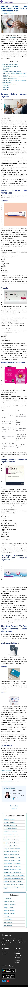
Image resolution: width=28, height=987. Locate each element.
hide (16, 61)
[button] (26, 2)
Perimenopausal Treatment (10, 825)
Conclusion (5, 89)
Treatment (3, 13)
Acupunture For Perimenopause (11, 851)
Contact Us (17, 953)
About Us (17, 952)
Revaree (6, 85)
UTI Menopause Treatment (10, 828)
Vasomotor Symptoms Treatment (12, 860)
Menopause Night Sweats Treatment (13, 881)
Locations (17, 960)
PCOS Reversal (5, 952)
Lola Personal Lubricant (9, 84)
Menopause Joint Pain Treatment (12, 857)
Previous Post (14, 806)
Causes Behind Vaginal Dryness (10, 64)
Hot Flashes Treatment (9, 822)
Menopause (5, 954)
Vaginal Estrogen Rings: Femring (12, 71)
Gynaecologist (7, 898)
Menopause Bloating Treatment (11, 845)
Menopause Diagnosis (9, 901)
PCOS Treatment (8, 925)
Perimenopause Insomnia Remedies (12, 872)
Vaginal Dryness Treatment (10, 831)
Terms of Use (18, 957)
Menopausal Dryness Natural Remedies (13, 878)
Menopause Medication (9, 904)
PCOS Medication (8, 922)
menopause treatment (6, 770)
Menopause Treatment (9, 819)
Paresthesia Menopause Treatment (12, 869)
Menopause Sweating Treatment (12, 848)
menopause (13, 37)
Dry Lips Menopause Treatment (11, 837)
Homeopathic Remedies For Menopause (13, 884)
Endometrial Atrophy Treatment (11, 854)
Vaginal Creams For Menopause (10, 66)
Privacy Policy (18, 955)
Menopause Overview (9, 907)
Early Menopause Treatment (11, 834)
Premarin (6, 69)
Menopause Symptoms (9, 910)
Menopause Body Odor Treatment (12, 866)
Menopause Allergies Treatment (11, 842)
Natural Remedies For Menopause (12, 863)
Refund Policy (18, 959)
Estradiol (6, 68)
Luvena (6, 87)
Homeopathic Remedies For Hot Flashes (13, 875)
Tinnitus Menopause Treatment (11, 840)
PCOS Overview (8, 919)
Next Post (14, 808)
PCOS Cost (6, 916)
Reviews (17, 962)
